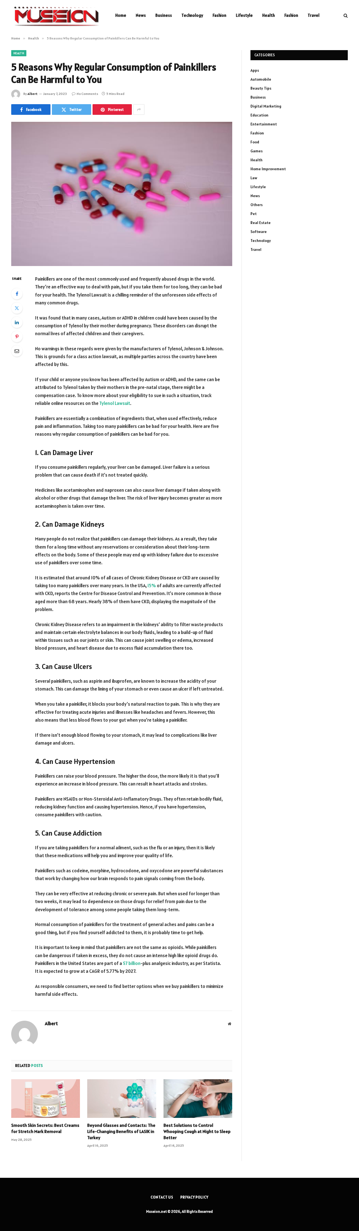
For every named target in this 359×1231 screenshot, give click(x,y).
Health (268, 15)
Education (259, 115)
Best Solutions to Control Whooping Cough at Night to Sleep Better (197, 1131)
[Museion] (56, 15)
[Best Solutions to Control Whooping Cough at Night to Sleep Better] (198, 1098)
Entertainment (263, 124)
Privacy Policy (194, 1197)
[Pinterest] (16, 336)
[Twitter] (16, 308)
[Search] (345, 15)
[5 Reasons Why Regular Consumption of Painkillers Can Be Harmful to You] (121, 194)
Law (253, 177)
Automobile (260, 79)
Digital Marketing (265, 106)
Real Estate (260, 222)
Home (120, 15)
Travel (313, 15)
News (141, 15)
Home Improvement (268, 168)
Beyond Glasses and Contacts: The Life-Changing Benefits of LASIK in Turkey (121, 1131)
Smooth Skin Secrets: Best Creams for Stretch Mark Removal (45, 1128)
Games (256, 150)
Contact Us (162, 1197)
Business (163, 15)
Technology (192, 15)
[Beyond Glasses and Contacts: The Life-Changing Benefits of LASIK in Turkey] (121, 1098)
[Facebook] (16, 293)
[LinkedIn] (16, 322)
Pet (253, 213)
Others (256, 204)
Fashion (219, 15)
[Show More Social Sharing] (138, 109)
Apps (254, 70)
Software (258, 231)
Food (254, 141)
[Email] (16, 350)
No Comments (87, 94)
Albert (32, 94)
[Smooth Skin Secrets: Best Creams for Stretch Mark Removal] (45, 1098)
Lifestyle (244, 15)
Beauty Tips (260, 88)
